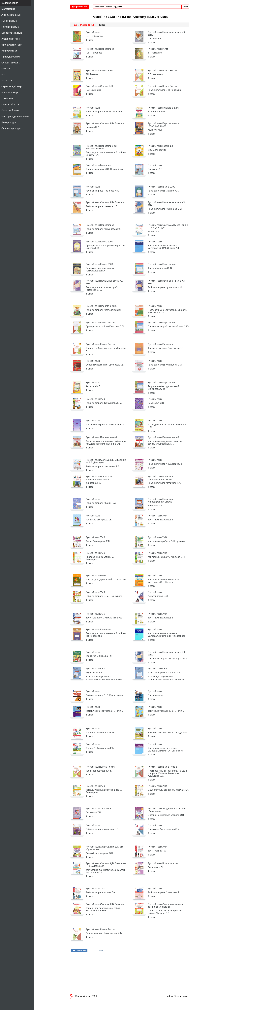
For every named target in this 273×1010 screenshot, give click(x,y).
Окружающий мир (11, 86)
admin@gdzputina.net (178, 996)
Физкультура (8, 122)
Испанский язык (10, 104)
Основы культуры (11, 128)
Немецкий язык (9, 26)
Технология (7, 98)
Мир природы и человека (15, 116)
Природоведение (10, 56)
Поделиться (81, 950)
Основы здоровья (11, 62)
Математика (8, 9)
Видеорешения (9, 3)
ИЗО (3, 74)
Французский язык (11, 44)
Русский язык (8, 20)
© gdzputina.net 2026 (86, 996)
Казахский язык (10, 110)
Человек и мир (9, 92)
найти (185, 7)
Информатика (9, 50)
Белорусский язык (11, 32)
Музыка (5, 68)
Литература (7, 80)
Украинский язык (10, 38)
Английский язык (10, 15)
